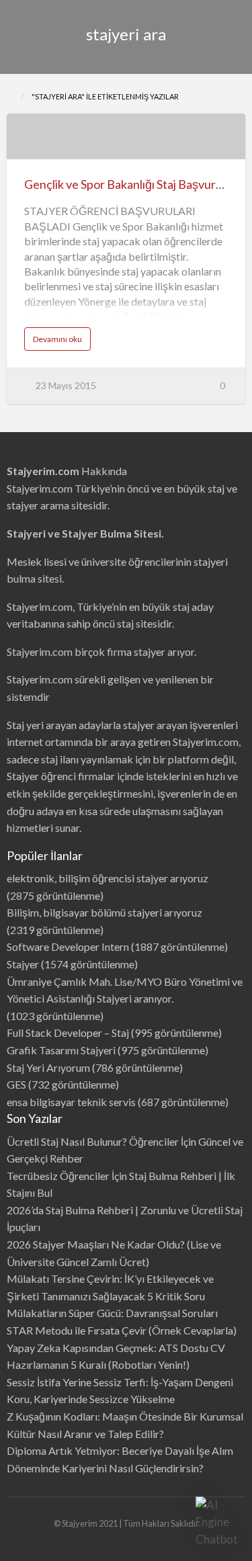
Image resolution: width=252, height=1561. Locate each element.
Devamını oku (62, 341)
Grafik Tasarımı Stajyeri (61, 1050)
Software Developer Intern (68, 946)
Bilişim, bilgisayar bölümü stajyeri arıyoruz (104, 912)
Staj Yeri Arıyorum (48, 1067)
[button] (217, 1522)
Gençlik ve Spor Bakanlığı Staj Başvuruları (131, 184)
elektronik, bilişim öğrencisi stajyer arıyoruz (107, 878)
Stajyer (23, 964)
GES (16, 1084)
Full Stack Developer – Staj (68, 1032)
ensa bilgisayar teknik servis (71, 1101)
